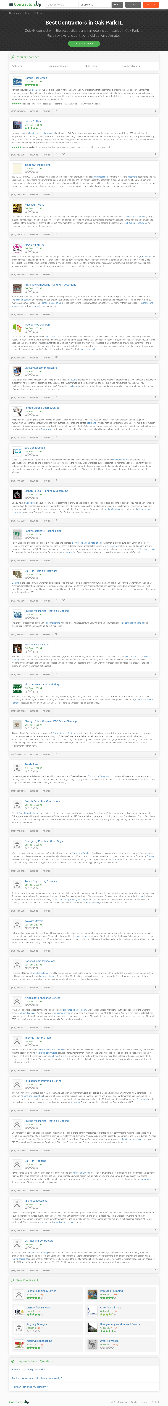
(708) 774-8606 (18, 481)
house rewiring (69, 552)
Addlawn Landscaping (39, 1340)
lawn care (44, 1222)
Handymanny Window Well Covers (120, 1324)
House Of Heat (33, 121)
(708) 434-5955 (18, 911)
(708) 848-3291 (18, 155)
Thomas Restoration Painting (42, 684)
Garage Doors (35, 90)
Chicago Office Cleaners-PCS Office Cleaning (51, 721)
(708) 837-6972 (18, 988)
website (34, 111)
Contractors (15, 13)
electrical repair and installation (86, 543)
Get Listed (151, 4)
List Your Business (118, 1402)
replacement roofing (38, 1252)
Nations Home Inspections (40, 961)
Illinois (28, 13)
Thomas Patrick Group (38, 1037)
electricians (112, 546)
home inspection (100, 177)
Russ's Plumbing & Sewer (41, 1290)
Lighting (15, 583)
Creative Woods (109, 1340)
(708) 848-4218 (18, 791)
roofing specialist (20, 1259)
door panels (92, 423)
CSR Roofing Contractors (39, 1240)
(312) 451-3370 (18, 754)
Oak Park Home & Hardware (41, 570)
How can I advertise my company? (30, 1386)
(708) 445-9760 (18, 195)
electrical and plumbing (135, 216)
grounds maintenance (63, 1222)
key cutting (72, 380)
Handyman (147, 256)
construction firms (120, 459)
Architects (17, 66)
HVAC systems (92, 902)
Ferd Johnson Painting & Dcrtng (43, 1080)
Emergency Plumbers (81, 853)
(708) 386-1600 (18, 561)
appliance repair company (75, 1010)
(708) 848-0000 (18, 1190)
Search (117, 4)
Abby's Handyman (35, 244)
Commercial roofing (58, 66)
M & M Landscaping (36, 1200)
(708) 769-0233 (18, 521)
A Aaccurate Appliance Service (42, 997)
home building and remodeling (52, 1049)
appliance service (62, 1013)
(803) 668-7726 (18, 235)
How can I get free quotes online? (29, 1369)
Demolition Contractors (29, 813)
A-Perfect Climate (110, 1307)
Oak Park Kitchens (35, 1160)
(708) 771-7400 (18, 831)
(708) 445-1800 (18, 1071)
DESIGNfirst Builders (38, 1307)
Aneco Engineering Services (41, 881)
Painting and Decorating (31, 1096)
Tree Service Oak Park (37, 324)
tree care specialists (89, 349)
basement (132, 177)
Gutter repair (91, 66)
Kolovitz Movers (34, 921)
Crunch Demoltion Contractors (42, 801)
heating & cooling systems (131, 1139)
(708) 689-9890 (18, 1151)
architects (75, 1102)
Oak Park (39, 13)
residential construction (46, 1053)
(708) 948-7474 (18, 111)
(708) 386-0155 (18, 711)
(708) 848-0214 (18, 674)
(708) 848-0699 (18, 274)
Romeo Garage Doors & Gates (42, 407)
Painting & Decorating (51, 303)
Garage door (46, 429)
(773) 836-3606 (18, 601)
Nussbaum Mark (34, 204)
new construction (48, 976)
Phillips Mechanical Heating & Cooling (47, 610)
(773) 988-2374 (18, 634)
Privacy (144, 1402)
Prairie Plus (31, 764)
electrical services (147, 549)
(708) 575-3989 (18, 398)
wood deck (30, 503)
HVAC (142, 896)
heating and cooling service (42, 133)
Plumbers (151, 856)
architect (54, 1056)
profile (46, 111)
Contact (155, 1402)
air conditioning (53, 623)
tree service (50, 336)
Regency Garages (37, 1324)
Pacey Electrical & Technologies (43, 530)
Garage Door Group (36, 77)
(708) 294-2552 (18, 358)
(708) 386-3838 (18, 1111)
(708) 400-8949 (18, 438)
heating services (77, 899)
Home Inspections (39, 973)
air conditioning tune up (133, 623)
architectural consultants (135, 223)
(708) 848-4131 (18, 1028)
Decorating (142, 1099)
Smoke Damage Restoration (65, 733)
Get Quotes (133, 4)
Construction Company (98, 776)
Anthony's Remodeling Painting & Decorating (50, 284)
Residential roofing (131, 66)
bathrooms (145, 1179)
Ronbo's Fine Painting (37, 644)
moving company (82, 936)
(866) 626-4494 (18, 1270)
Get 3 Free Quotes (84, 43)
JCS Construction (35, 447)
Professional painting (22, 300)
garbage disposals (26, 1013)
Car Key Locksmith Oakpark (41, 367)
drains (113, 859)
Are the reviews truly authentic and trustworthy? (37, 1378)
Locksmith (74, 386)
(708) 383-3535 (18, 314)
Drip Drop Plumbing (111, 1290)
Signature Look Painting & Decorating (46, 490)
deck (48, 506)
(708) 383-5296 (18, 1230)
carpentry (37, 306)
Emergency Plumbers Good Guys (44, 841)
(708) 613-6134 (18, 871)
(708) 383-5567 (18, 951)
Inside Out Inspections (37, 164)
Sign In (134, 1402)
